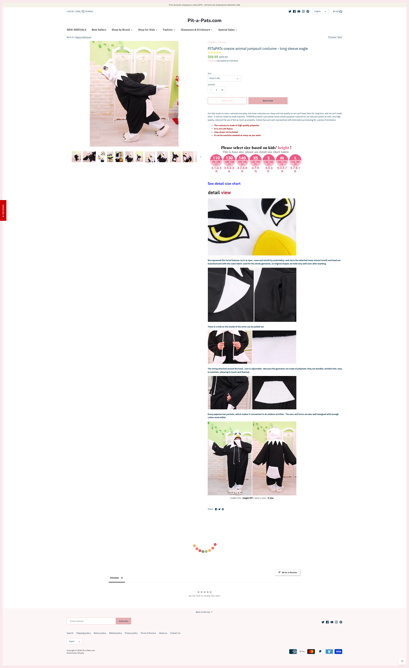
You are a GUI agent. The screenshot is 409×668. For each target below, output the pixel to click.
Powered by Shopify (75, 653)
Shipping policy (83, 633)
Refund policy (115, 633)
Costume (222, 42)
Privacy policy (131, 633)
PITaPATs (212, 42)
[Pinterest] (307, 11)
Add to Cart (227, 100)
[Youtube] (298, 11)
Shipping (212, 60)
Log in (70, 11)
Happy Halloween (83, 37)
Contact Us (175, 633)
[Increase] (222, 90)
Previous (332, 37)
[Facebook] (294, 11)
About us (163, 633)
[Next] (200, 156)
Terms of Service (148, 633)
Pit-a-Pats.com (205, 20)
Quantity (211, 85)
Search (70, 633)
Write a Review (289, 572)
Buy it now (268, 100)
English (317, 11)
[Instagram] (303, 11)
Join (77, 11)
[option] (76, 156)
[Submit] (83, 11)
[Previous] (67, 156)
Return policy (100, 633)
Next (340, 37)
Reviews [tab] (114, 577)
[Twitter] (290, 11)
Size (209, 73)
